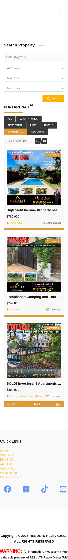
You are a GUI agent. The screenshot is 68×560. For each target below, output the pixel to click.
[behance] (45, 489)
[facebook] (8, 489)
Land (33, 125)
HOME (4, 451)
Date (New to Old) (17, 141)
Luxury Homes (28, 119)
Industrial (37, 131)
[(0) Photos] (25, 177)
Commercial (15, 131)
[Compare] (42, 177)
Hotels (48, 125)
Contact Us (7, 468)
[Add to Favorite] (34, 177)
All (10, 119)
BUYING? (6, 459)
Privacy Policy (9, 477)
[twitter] (27, 489)
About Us (6, 464)
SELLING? (7, 455)
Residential (15, 125)
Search (55, 98)
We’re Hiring (8, 473)
